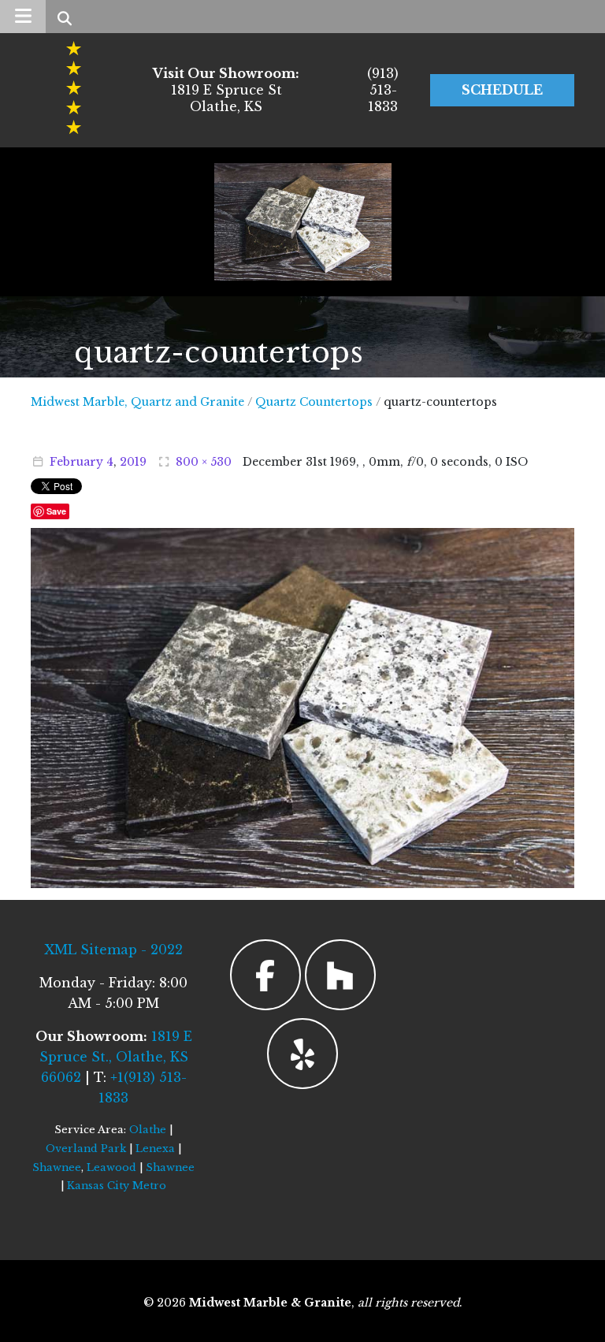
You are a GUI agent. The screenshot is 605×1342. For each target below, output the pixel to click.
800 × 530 (204, 462)
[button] (23, 16)
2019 (133, 462)
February (76, 462)
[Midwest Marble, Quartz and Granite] (303, 221)
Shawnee (56, 1167)
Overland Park (86, 1148)
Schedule (502, 90)
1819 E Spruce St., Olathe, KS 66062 (115, 1056)
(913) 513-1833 (383, 89)
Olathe (147, 1130)
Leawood (111, 1167)
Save (56, 511)
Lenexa (155, 1148)
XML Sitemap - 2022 (113, 949)
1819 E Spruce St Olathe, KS (226, 89)
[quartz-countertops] (302, 707)
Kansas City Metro (116, 1185)
